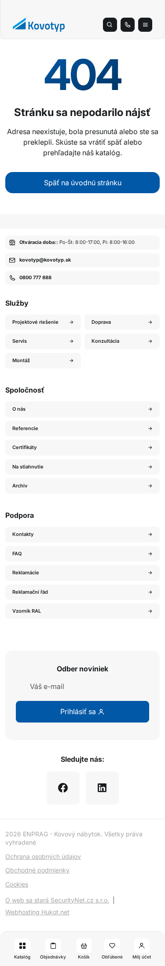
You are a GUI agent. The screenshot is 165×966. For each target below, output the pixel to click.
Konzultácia (105, 341)
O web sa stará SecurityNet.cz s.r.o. (57, 900)
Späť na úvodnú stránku (82, 182)
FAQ (17, 553)
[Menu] (145, 25)
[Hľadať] (110, 25)
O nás (19, 409)
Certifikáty (24, 447)
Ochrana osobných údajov (43, 856)
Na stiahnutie (28, 467)
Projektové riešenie (35, 322)
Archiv (19, 486)
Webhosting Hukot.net (37, 912)
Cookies (16, 884)
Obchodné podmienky (37, 870)
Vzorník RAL (26, 611)
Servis (19, 341)
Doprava (101, 322)
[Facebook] (63, 788)
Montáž (21, 360)
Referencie (25, 428)
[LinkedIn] (102, 788)
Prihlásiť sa (79, 711)
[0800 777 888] (128, 25)
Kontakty (22, 534)
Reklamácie (25, 572)
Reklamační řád (30, 592)
